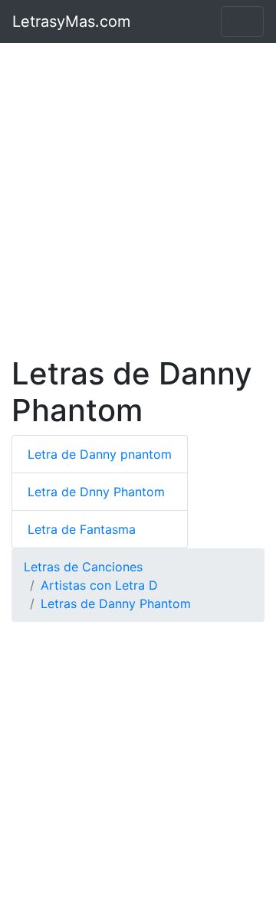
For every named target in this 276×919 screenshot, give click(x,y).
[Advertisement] (138, 199)
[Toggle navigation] (242, 21)
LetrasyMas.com (71, 21)
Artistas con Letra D (99, 585)
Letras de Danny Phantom (116, 603)
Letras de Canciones (83, 566)
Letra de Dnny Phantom (96, 491)
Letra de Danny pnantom (100, 454)
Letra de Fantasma (82, 529)
